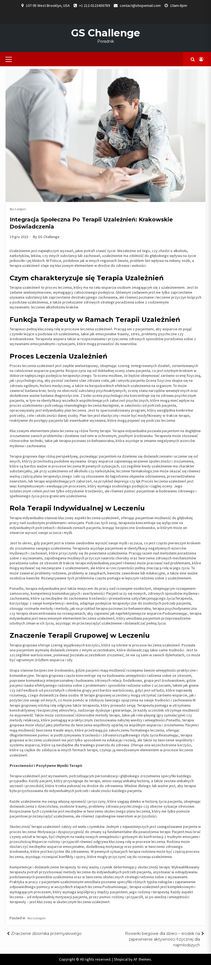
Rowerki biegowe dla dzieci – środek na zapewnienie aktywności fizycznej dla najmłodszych (162, 939)
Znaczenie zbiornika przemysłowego (46, 933)
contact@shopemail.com (140, 5)
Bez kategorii (18, 209)
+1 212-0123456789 (94, 5)
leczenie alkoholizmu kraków (55, 307)
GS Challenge (105, 33)
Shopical (121, 959)
